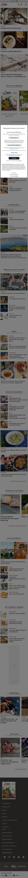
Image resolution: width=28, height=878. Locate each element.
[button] (14, 158)
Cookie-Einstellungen (14, 176)
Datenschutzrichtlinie (14, 174)
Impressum (14, 173)
